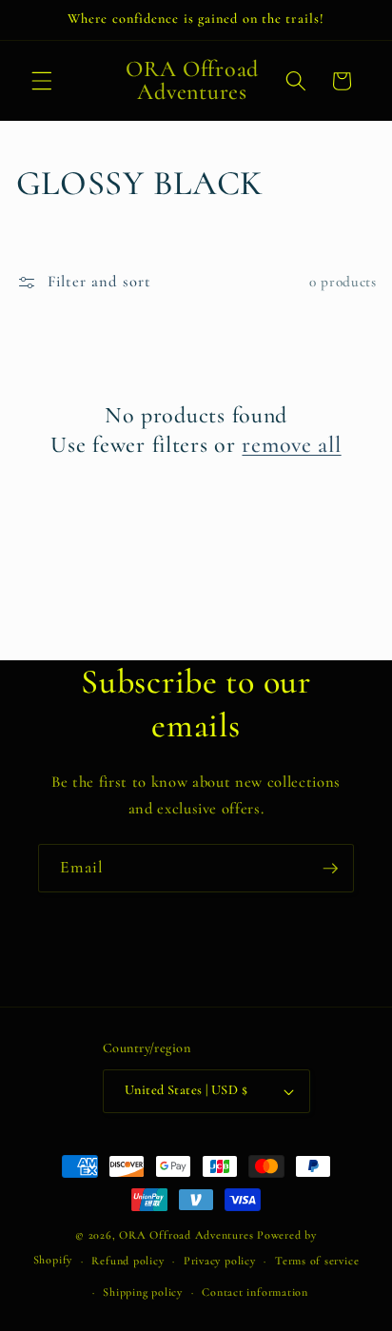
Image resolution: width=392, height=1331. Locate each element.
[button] (42, 81)
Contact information (255, 1292)
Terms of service (317, 1260)
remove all (291, 445)
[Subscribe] (330, 868)
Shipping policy (143, 1292)
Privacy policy (220, 1260)
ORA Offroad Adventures (186, 1235)
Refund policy (127, 1260)
